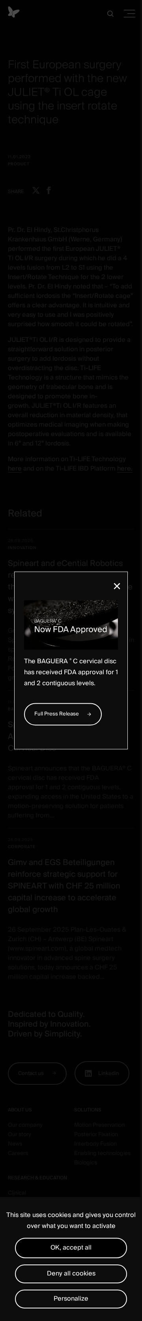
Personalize (71, 1298)
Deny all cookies (71, 1273)
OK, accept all (71, 1247)
